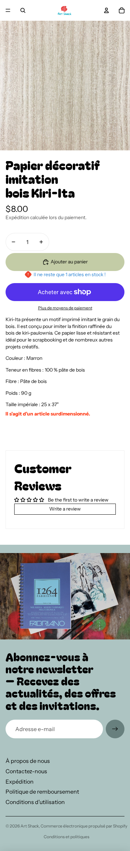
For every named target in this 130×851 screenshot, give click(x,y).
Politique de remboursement (42, 791)
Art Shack (29, 826)
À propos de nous (28, 760)
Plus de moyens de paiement (65, 308)
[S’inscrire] (115, 729)
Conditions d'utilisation (35, 801)
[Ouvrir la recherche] (23, 10)
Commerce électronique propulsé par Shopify (84, 826)
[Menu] (8, 10)
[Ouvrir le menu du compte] (106, 10)
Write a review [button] (65, 509)
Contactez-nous (26, 771)
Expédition (20, 781)
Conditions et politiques (66, 836)
